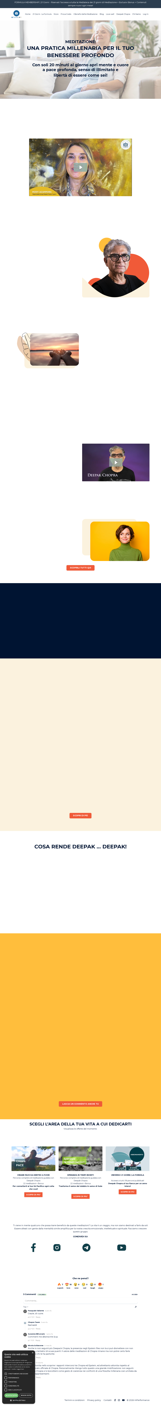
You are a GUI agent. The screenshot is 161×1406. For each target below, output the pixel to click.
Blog (102, 14)
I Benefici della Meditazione (85, 14)
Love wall (110, 14)
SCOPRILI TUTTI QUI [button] (80, 568)
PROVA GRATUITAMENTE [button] (80, 308)
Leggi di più (20, 1369)
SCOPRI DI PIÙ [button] (80, 815)
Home (27, 14)
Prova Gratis (66, 14)
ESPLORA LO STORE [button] (80, 203)
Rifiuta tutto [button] (26, 1395)
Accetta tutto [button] (11, 1395)
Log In (145, 14)
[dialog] (18, 1377)
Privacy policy (94, 1400)
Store (56, 14)
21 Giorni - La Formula (42, 14)
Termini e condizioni (74, 1400)
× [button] (32, 1353)
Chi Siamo (136, 14)
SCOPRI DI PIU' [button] (33, 1195)
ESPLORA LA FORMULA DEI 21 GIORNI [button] (80, 489)
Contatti (108, 1400)
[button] (18, 1400)
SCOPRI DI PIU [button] (127, 1192)
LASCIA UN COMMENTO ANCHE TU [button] (80, 1104)
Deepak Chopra (123, 14)
